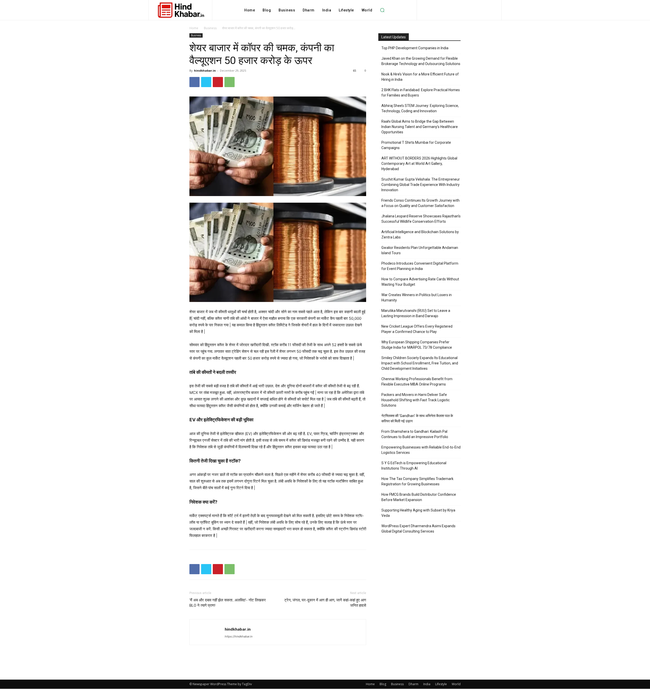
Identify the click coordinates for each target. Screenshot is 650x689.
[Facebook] (194, 82)
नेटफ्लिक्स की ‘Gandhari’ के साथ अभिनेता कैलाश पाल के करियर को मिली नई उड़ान (417, 418)
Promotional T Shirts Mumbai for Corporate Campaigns (416, 145)
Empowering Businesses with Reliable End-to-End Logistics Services (421, 450)
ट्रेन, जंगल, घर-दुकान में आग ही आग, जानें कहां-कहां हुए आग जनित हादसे (325, 603)
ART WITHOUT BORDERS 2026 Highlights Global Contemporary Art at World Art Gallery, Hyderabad (419, 163)
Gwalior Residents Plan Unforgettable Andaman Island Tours (419, 250)
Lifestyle (441, 684)
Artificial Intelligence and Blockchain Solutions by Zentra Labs (420, 234)
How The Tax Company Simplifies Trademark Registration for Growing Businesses (417, 481)
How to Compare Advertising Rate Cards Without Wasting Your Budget (420, 281)
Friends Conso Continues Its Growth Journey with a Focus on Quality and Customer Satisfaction (420, 203)
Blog (383, 684)
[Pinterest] (218, 82)
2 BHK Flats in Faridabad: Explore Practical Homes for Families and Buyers (420, 92)
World (456, 684)
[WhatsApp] (229, 82)
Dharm (413, 684)
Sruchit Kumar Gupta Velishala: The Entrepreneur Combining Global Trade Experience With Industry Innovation (420, 184)
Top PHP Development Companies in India (414, 48)
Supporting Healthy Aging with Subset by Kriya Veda (418, 513)
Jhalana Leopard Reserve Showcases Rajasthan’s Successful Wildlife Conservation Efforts (421, 218)
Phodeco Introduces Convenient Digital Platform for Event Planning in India (419, 266)
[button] (382, 10)
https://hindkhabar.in (238, 636)
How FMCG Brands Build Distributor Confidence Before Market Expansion (418, 497)
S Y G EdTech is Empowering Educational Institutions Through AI (413, 465)
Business (210, 28)
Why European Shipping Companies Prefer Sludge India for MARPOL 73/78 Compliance (416, 344)
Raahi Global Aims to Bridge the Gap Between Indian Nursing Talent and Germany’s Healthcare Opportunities (419, 126)
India (426, 684)
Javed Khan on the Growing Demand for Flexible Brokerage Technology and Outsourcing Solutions (420, 61)
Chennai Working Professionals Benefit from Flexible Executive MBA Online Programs (416, 381)
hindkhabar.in (205, 70)
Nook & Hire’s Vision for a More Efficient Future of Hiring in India (420, 77)
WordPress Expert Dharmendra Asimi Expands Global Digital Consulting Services (418, 528)
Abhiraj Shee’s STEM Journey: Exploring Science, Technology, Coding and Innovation (420, 108)
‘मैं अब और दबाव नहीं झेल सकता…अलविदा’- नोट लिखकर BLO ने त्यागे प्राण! (227, 603)
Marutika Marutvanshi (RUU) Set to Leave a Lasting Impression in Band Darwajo (415, 313)
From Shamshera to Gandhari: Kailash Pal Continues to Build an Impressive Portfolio (414, 434)
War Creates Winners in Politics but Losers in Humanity (416, 297)
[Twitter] (206, 82)
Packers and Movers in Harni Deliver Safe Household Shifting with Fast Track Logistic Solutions (415, 400)
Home (193, 28)
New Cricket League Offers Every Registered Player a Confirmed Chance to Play (416, 329)
